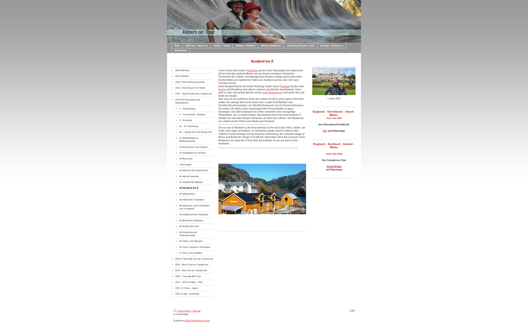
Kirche (222, 89)
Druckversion (184, 311)
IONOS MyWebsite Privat (197, 320)
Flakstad (285, 86)
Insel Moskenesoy (273, 92)
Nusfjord (253, 70)
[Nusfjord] (262, 196)
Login (352, 310)
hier (325, 130)
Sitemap (196, 311)
